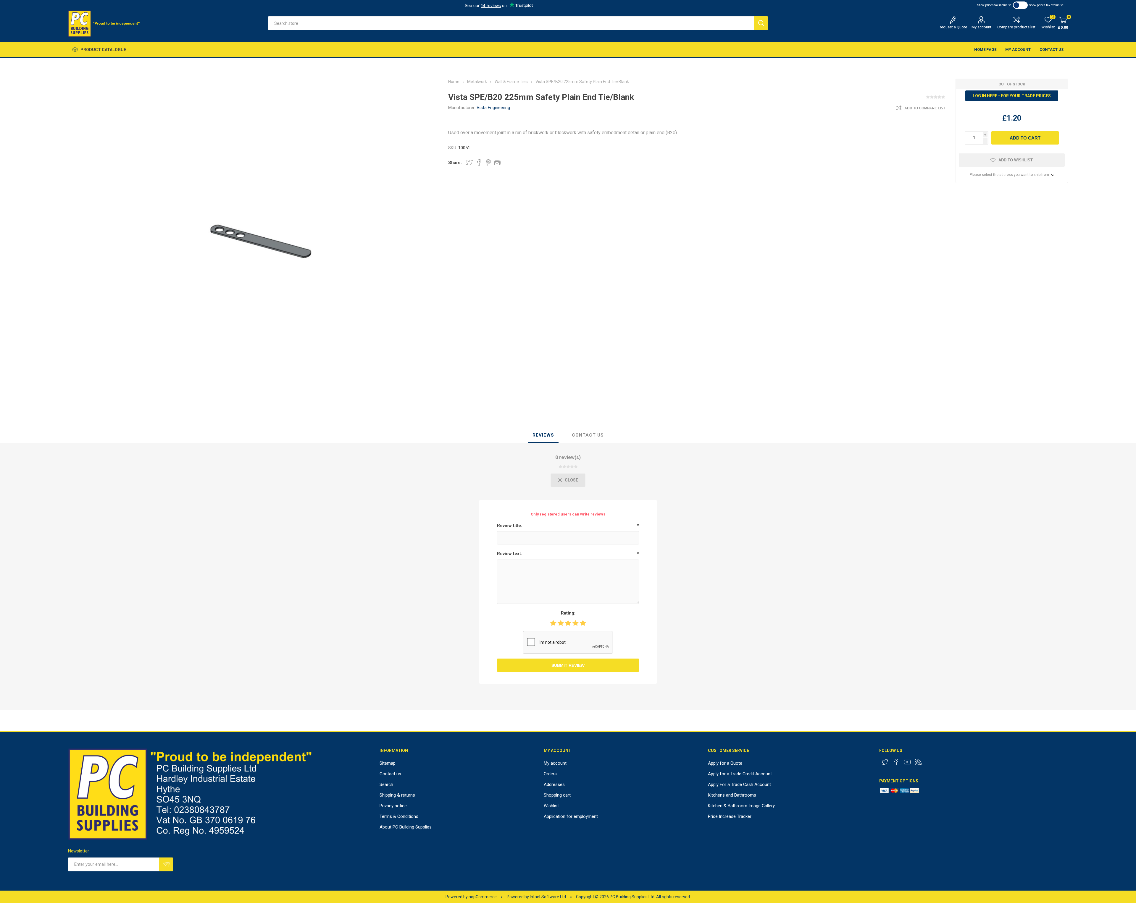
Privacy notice (393, 805)
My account (981, 27)
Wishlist (551, 805)
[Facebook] (896, 762)
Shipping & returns (397, 795)
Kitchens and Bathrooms (732, 795)
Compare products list (1016, 27)
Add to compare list (924, 108)
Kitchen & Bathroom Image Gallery (741, 805)
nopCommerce (483, 896)
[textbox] (511, 23)
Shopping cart (557, 795)
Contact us (1052, 49)
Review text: (509, 553)
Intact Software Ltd (548, 896)
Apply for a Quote (725, 763)
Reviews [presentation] (543, 435)
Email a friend (497, 162)
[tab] (543, 435)
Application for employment (571, 816)
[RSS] (918, 762)
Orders (550, 773)
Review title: (509, 525)
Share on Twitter (469, 162)
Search (761, 23)
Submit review (568, 665)
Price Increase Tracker (729, 816)
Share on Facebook (479, 162)
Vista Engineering (493, 107)
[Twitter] (885, 762)
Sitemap (388, 763)
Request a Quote (953, 27)
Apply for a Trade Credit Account (740, 773)
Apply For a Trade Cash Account (739, 784)
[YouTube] (907, 762)
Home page (985, 49)
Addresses (554, 784)
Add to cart (1025, 137)
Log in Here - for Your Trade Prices (1012, 95)
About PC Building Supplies (406, 827)
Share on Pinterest (488, 162)
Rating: (568, 613)
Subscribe (166, 864)
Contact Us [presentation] (588, 435)
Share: (455, 162)
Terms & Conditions (399, 816)
